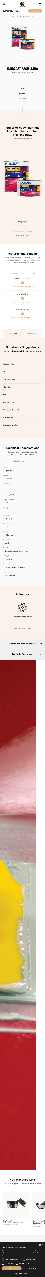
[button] (22, 1273)
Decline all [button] (33, 1268)
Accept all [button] (11, 1268)
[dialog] (22, 1259)
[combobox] (40, 1245)
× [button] (42, 1244)
